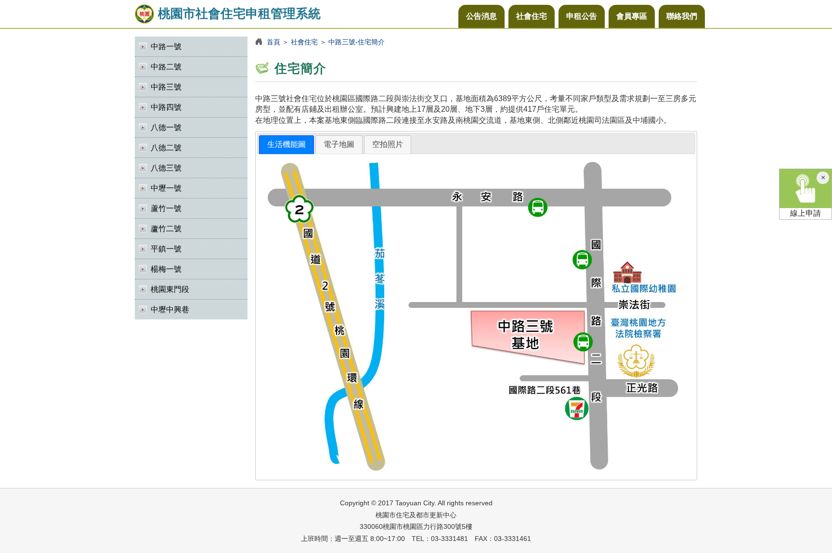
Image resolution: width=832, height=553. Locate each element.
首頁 (273, 42)
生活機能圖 (286, 144)
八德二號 (166, 148)
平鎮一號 (166, 249)
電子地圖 (339, 144)
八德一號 (166, 127)
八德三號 (166, 168)
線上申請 (805, 213)
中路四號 (166, 107)
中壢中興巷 (170, 309)
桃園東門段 (170, 289)
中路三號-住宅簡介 (356, 42)
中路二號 (166, 67)
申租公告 (581, 16)
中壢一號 (166, 188)
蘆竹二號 (166, 228)
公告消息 (481, 16)
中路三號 (166, 87)
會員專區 (631, 16)
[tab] (286, 144)
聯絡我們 (681, 16)
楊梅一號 (166, 269)
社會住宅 (531, 16)
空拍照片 (387, 144)
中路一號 (166, 46)
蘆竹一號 (166, 208)
